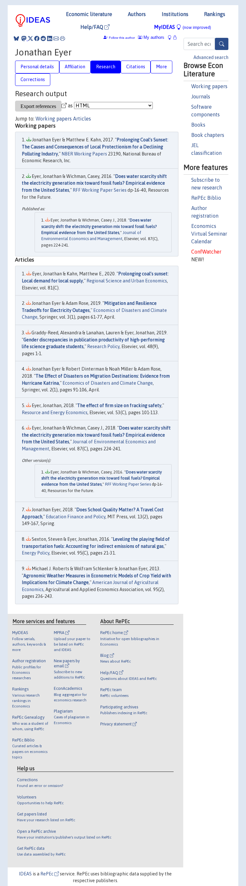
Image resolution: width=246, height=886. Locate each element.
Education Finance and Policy (75, 516)
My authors (153, 37)
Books (198, 125)
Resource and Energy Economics (54, 412)
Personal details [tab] (37, 66)
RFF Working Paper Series (100, 190)
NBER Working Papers (84, 153)
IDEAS (25, 873)
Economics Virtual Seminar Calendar (209, 233)
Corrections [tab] (32, 79)
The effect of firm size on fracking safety (119, 405)
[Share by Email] (56, 38)
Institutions (175, 14)
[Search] (221, 44)
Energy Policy (35, 553)
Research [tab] (105, 66)
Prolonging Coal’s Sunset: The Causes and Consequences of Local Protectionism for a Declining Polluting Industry (95, 146)
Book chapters (207, 135)
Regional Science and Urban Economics (126, 280)
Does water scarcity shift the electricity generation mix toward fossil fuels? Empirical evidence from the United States (94, 183)
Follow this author (122, 37)
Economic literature (89, 14)
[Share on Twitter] (30, 38)
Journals (200, 96)
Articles (82, 118)
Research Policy (103, 346)
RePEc (47, 873)
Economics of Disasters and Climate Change (107, 383)
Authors (137, 14)
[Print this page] (62, 38)
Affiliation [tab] (75, 66)
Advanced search (210, 57)
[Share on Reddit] (43, 38)
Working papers (209, 86)
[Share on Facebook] (36, 38)
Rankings (214, 14)
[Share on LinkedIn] (49, 38)
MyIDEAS (182, 27)
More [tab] (161, 66)
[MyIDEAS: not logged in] (171, 37)
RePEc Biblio (206, 198)
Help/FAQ (92, 27)
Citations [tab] (135, 66)
